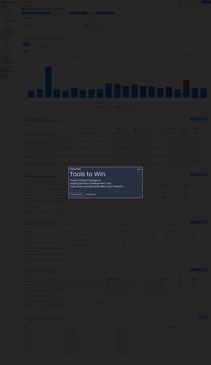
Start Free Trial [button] (76, 194)
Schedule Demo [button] (91, 194)
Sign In (139, 169)
